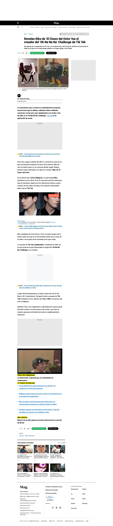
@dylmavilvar (21, 221)
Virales (73, 503)
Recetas (84, 503)
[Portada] (24, 490)
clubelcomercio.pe (34, 521)
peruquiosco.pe (80, 521)
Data (83, 494)
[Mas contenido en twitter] (56, 507)
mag (87, 521)
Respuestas (74, 489)
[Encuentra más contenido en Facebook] (19, 53)
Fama (72, 498)
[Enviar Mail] (18, 98)
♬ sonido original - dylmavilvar (26, 223)
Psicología (54, 27)
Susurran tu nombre (62, 27)
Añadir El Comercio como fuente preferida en (74, 34)
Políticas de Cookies (51, 493)
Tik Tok (21, 436)
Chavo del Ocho (30, 436)
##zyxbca (53, 222)
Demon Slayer (72, 27)
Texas (42, 27)
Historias (74, 508)
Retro (84, 498)
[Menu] (18, 23)
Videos (84, 489)
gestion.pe (44, 521)
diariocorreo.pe (69, 521)
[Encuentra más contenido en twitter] (23, 53)
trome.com (60, 521)
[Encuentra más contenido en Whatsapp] (27, 53)
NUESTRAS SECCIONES (76, 486)
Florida (31, 27)
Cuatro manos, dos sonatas (83, 27)
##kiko (19, 222)
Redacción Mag (24, 99)
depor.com (52, 521)
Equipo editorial (24, 491)
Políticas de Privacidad (51, 490)
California (37, 27)
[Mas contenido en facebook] (53, 507)
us (71, 494)
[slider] (43, 75)
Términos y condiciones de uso (53, 486)
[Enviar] (18, 27)
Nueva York (47, 27)
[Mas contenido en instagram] (60, 507)
